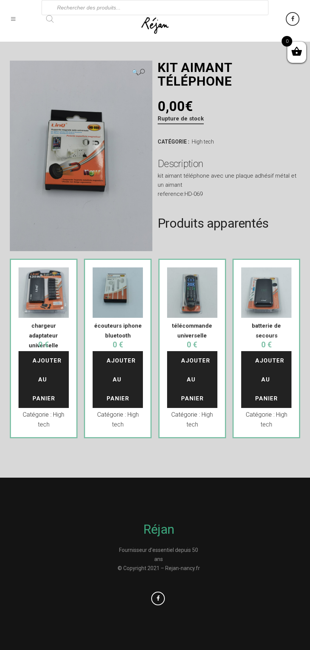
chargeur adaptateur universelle (43, 335)
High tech (203, 142)
